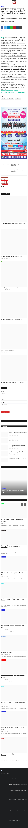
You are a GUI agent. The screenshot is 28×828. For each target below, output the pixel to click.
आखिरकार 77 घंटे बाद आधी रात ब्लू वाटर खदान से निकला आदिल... (18, 433)
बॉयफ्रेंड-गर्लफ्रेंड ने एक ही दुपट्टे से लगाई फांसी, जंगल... (18, 458)
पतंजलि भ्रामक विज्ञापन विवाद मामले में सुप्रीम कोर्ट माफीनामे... (12, 600)
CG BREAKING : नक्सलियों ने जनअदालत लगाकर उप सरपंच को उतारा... (13, 224)
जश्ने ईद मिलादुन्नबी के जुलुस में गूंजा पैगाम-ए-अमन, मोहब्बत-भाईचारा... (17, 446)
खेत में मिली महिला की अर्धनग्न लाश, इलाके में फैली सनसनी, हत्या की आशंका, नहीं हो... (14, 170)
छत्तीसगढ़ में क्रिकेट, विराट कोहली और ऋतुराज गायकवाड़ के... (17, 779)
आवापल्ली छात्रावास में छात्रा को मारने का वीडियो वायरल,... (12, 287)
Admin (2, 186)
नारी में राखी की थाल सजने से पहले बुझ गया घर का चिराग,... (12, 728)
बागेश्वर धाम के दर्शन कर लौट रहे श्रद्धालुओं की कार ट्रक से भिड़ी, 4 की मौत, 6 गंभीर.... (14, 165)
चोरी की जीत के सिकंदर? (7, 652)
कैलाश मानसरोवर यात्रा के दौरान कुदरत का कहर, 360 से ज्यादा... (13, 676)
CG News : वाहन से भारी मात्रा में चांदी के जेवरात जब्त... (11, 256)
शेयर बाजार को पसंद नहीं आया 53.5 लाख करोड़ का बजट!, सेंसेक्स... (13, 547)
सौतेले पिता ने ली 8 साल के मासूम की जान (7, 98)
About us (20, 823)
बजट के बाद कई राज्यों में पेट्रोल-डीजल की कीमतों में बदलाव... (13, 703)
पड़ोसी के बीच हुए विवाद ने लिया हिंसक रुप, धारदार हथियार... (18, 799)
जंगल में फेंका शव (17, 98)
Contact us (7, 823)
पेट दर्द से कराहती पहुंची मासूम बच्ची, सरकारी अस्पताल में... (17, 452)
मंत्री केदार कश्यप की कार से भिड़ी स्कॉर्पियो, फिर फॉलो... (12, 626)
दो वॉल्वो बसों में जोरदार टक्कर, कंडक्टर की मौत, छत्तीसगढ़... (18, 790)
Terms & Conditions (14, 823)
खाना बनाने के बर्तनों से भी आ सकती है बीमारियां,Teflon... (9, 755)
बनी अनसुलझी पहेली (17, 101)
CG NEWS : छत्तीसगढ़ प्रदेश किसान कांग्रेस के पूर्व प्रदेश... (12, 319)
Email (2, 396)
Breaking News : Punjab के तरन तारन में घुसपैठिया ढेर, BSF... (18, 785)
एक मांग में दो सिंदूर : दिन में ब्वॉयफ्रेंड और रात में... (16, 439)
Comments (4, 388)
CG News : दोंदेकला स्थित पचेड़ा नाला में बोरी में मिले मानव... (12, 382)
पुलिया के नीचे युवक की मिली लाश (7, 350)
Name (2, 391)
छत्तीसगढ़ (2, 6)
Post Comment (5, 412)
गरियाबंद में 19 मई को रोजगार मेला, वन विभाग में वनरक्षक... (12, 520)
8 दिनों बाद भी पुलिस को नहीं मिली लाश (7, 101)
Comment (3, 402)
